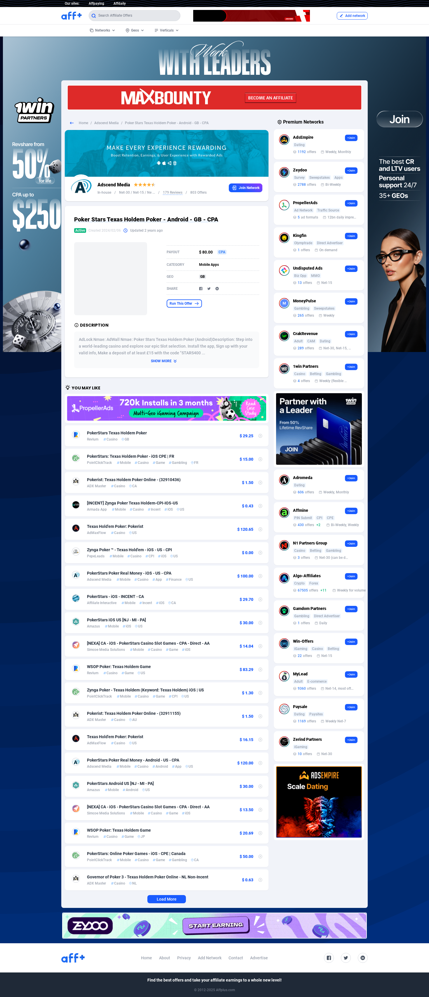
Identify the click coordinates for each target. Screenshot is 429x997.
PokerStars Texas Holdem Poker (117, 433)
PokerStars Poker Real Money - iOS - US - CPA (129, 573)
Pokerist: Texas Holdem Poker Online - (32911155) (134, 713)
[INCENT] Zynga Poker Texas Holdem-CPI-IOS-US (132, 503)
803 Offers (198, 192)
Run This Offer (181, 303)
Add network (355, 16)
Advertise (259, 958)
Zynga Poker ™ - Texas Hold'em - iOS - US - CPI (129, 549)
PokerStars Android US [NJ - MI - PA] (120, 783)
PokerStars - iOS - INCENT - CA (115, 596)
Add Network (210, 958)
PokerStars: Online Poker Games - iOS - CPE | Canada (136, 853)
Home (83, 123)
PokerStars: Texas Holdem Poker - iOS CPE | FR (130, 456)
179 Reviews (172, 192)
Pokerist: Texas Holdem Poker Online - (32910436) (134, 479)
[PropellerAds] (166, 408)
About (164, 958)
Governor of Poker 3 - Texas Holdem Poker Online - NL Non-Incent (147, 877)
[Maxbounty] (214, 98)
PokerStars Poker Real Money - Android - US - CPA (133, 760)
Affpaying (96, 3)
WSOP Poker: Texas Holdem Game (119, 666)
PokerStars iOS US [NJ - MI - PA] (116, 620)
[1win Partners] (319, 429)
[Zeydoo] (214, 925)
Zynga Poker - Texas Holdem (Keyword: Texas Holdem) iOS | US (145, 690)
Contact (236, 958)
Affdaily (120, 3)
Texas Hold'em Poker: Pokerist (115, 526)
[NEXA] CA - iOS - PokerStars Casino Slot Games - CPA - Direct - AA (148, 643)
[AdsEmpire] (319, 802)
